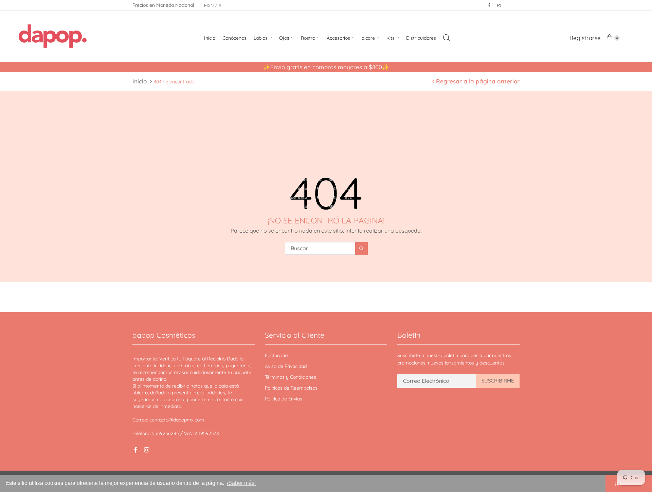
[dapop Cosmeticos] (53, 37)
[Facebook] (489, 5)
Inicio (139, 81)
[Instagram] (499, 5)
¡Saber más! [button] (241, 483)
